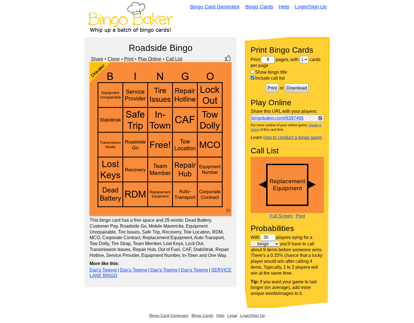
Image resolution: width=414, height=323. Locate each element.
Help (284, 7)
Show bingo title (271, 72)
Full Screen (281, 216)
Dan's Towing (103, 270)
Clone (114, 59)
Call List (174, 59)
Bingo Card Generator (215, 7)
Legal (232, 315)
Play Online (149, 59)
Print (128, 59)
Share (97, 59)
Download (296, 88)
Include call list (270, 78)
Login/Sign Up (311, 7)
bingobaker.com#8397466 (277, 118)
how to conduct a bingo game (292, 137)
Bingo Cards (259, 7)
